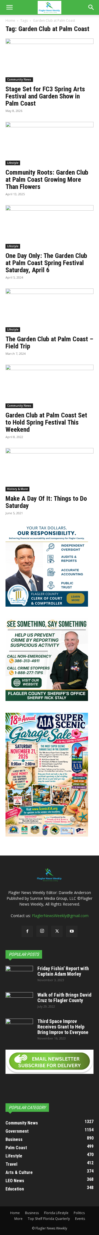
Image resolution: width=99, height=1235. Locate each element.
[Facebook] (27, 931)
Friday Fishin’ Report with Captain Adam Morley (63, 971)
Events (80, 1218)
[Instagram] (42, 931)
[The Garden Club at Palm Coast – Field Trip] (50, 310)
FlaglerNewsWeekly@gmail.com (60, 915)
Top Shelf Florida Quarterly (49, 1218)
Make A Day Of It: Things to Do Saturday (46, 502)
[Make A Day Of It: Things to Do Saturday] (50, 469)
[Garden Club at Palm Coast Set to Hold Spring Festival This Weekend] (50, 386)
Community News (19, 79)
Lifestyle (12, 163)
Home (10, 20)
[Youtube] (71, 931)
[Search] (91, 7)
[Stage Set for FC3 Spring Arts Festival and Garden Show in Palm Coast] (50, 60)
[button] (9, 7)
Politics (79, 1213)
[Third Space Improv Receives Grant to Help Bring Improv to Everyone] (19, 1028)
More (18, 1218)
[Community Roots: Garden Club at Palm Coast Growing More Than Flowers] (50, 143)
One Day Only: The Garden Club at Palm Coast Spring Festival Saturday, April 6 (46, 263)
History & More (17, 489)
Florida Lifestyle (56, 1213)
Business (32, 1213)
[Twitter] (56, 931)
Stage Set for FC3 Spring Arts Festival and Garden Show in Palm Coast (45, 96)
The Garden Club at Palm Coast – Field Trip (49, 342)
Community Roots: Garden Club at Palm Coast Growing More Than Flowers (47, 180)
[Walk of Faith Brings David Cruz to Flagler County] (19, 1001)
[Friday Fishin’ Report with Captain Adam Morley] (19, 975)
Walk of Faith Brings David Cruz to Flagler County (64, 997)
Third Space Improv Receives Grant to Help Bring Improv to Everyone (62, 1026)
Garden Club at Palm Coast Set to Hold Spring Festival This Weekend (46, 422)
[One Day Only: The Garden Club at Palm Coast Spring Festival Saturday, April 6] (50, 227)
